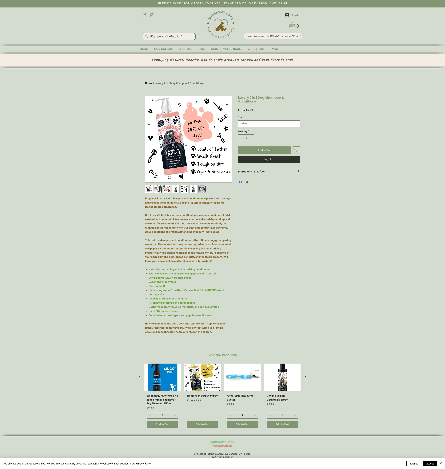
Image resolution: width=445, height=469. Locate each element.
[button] (295, 25)
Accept (430, 463)
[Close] (441, 463)
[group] (222, 396)
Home (148, 83)
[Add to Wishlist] (296, 150)
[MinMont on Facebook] (145, 15)
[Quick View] (162, 377)
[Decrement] (241, 138)
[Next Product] (306, 377)
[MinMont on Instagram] (151, 15)
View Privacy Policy (140, 463)
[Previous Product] (139, 377)
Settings (413, 463)
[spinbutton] (246, 138)
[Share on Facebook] (240, 182)
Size (241, 117)
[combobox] (269, 123)
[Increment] (251, 138)
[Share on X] (247, 182)
